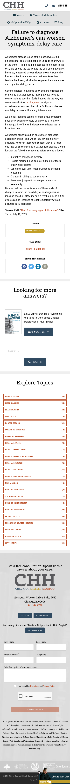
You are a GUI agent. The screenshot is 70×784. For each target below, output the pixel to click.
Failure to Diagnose (35, 248)
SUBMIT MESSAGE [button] (35, 709)
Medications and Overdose (18, 476)
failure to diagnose (34, 231)
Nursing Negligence (15, 510)
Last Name (42, 641)
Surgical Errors (13, 530)
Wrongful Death (13, 536)
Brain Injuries (12, 410)
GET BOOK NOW (35, 630)
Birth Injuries (12, 403)
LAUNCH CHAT (42, 615)
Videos (20, 15)
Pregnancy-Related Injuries (19, 523)
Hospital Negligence (15, 436)
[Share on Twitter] (31, 266)
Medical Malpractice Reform (19, 456)
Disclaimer (34, 686)
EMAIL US (25, 615)
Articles (44, 22)
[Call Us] (46, 6)
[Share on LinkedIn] (38, 266)
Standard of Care (14, 496)
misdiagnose (32, 102)
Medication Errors (14, 470)
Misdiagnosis (11, 483)
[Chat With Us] (53, 776)
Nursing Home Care (14, 490)
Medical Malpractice (15, 450)
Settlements (11, 543)
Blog (60, 22)
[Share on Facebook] (24, 266)
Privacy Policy (48, 686)
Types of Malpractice (45, 15)
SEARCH (36, 361)
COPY (38, 331)
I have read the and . (36, 686)
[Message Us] (53, 6)
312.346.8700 (35, 605)
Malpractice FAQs (20, 22)
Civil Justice (11, 416)
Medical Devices (13, 443)
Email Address (11, 654)
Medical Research (14, 463)
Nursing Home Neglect (16, 503)
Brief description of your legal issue (20, 667)
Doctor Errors (12, 423)
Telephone (41, 654)
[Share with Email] (45, 266)
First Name (9, 641)
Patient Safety (12, 516)
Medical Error (12, 396)
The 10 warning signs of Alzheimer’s (40, 210)
